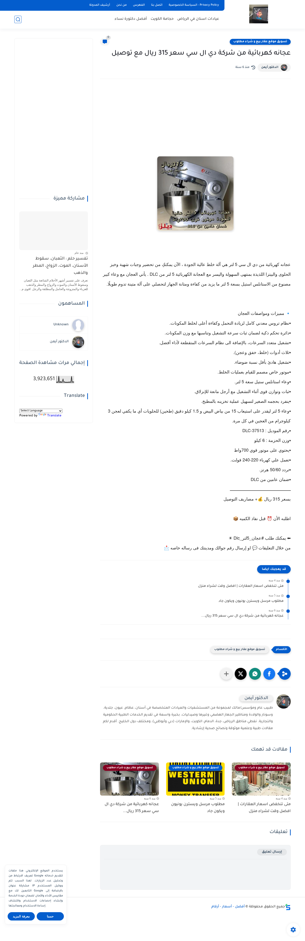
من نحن (121, 5)
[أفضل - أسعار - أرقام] (258, 14)
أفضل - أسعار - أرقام (228, 907)
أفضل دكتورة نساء (131, 19)
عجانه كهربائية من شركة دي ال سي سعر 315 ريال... (242, 616)
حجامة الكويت (162, 19)
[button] (269, 674)
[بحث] (17, 19)
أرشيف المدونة (99, 5)
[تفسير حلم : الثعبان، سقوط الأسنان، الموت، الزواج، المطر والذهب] (53, 230)
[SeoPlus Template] (288, 907)
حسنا (50, 916)
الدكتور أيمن (269, 67)
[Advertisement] (195, 124)
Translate (54, 416)
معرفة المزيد (21, 916)
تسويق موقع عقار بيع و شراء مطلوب (260, 41)
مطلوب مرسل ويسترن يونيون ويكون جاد (251, 601)
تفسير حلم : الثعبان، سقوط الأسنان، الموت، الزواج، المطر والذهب (60, 266)
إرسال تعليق (272, 852)
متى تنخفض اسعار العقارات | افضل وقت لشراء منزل (241, 586)
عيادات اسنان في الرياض (198, 19)
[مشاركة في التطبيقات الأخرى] (226, 674)
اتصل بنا (157, 5)
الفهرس (139, 5)
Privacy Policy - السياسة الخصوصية (194, 5)
